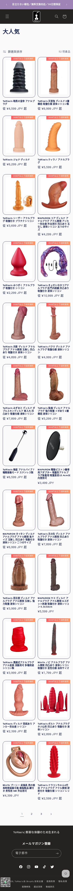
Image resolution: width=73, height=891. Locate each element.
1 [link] (22, 814)
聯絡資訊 (50, 887)
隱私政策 (62, 881)
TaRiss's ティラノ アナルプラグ (54, 161)
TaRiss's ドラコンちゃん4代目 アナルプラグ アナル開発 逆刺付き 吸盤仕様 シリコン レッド (54, 789)
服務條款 (26, 887)
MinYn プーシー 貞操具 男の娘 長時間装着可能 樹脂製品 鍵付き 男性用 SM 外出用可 (19, 788)
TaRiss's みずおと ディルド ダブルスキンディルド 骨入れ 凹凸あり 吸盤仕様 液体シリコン (19, 411)
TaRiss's (19, 881)
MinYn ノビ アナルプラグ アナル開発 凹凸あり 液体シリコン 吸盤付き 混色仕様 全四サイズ (54, 665)
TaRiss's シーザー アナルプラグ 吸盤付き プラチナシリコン (19, 219)
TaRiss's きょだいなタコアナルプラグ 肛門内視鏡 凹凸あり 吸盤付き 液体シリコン (53, 288)
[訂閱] (57, 853)
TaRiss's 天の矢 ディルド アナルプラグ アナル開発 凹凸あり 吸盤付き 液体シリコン (54, 537)
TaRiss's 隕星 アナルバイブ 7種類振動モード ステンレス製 (18, 471)
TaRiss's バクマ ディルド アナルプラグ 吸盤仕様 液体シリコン (54, 349)
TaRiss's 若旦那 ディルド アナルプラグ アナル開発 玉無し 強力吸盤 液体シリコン (19, 601)
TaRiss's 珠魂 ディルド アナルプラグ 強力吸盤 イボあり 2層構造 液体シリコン (54, 411)
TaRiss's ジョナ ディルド (16, 159)
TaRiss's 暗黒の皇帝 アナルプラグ (19, 102)
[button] (7, 16)
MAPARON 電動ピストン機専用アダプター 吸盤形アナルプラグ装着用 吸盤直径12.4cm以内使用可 (54, 473)
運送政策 (38, 887)
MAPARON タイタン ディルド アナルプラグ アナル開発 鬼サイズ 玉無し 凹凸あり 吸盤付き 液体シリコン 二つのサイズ (19, 538)
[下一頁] (51, 814)
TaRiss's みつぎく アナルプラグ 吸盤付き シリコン (19, 286)
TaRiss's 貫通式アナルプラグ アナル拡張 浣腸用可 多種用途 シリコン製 (18, 665)
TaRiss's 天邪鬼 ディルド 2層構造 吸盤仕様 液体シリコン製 (53, 102)
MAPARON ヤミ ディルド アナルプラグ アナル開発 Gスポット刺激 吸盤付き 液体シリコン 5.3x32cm (53, 602)
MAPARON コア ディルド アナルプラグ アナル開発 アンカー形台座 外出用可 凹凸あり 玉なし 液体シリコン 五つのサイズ (54, 224)
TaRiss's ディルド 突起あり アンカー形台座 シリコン (19, 725)
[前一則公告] (6, 4)
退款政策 (51, 881)
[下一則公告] (66, 4)
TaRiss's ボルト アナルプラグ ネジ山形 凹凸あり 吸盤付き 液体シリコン (54, 727)
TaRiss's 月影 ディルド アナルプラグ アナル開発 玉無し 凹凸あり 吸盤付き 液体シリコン (19, 349)
